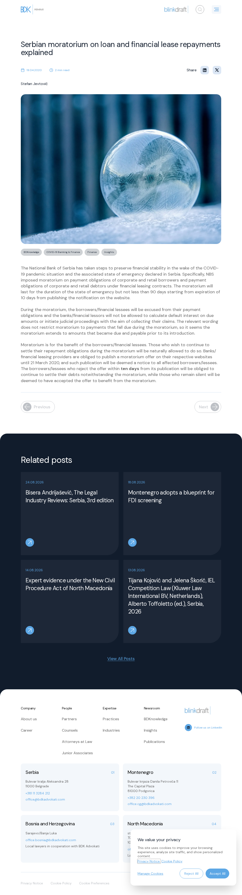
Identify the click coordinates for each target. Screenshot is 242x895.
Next (203, 407)
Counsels (70, 730)
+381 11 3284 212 (38, 793)
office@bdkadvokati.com (45, 799)
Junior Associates (77, 752)
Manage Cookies (150, 873)
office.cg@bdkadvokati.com (150, 804)
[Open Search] (200, 9)
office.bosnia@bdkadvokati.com (51, 840)
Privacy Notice (32, 883)
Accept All (217, 873)
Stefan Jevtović (34, 83)
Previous (42, 407)
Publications (154, 741)
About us (29, 718)
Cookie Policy (61, 883)
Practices (111, 718)
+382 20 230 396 (141, 797)
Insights (109, 252)
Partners (69, 718)
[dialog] (183, 857)
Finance (92, 252)
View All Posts (121, 658)
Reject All (191, 873)
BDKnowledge (31, 252)
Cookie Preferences (94, 883)
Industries (111, 730)
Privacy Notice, (149, 861)
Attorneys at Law (77, 741)
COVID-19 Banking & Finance (63, 252)
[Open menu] (216, 9)
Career (27, 730)
